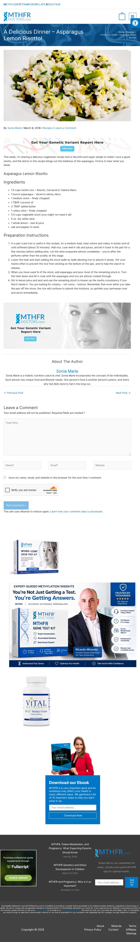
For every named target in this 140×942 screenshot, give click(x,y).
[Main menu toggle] (132, 16)
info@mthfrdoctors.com (71, 910)
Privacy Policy (92, 929)
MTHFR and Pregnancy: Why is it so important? (70, 883)
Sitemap (131, 933)
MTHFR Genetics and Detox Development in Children (70, 867)
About (100, 926)
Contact (113, 929)
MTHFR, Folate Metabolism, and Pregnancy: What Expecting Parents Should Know (70, 848)
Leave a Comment (65, 128)
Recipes (47, 128)
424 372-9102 (41, 910)
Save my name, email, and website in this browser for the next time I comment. (55, 477)
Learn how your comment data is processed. (76, 511)
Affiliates (131, 929)
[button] (135, 23)
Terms (132, 926)
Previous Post (13, 392)
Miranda (116, 926)
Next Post (123, 392)
